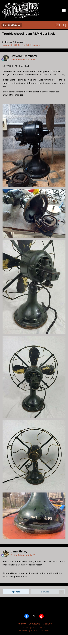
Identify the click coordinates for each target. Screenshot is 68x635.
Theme (20, 623)
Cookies (47, 623)
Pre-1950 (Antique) (31, 45)
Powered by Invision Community (34, 630)
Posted (23, 59)
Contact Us (34, 623)
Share (17, 591)
